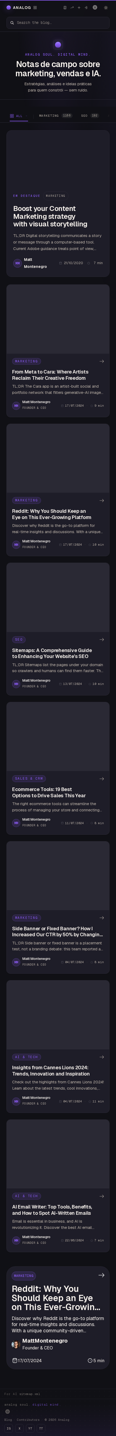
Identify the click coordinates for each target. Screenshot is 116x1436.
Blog (8, 1420)
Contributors (28, 1420)
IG (9, 1428)
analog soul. (32, 1404)
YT (30, 1428)
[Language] (95, 7)
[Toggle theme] (106, 7)
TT (41, 1428)
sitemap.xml (29, 1394)
